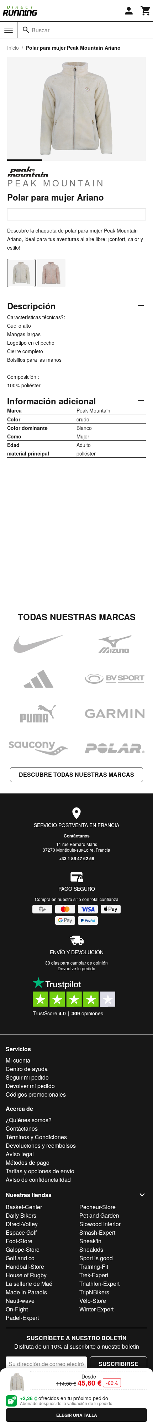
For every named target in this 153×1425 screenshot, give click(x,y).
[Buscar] (26, 30)
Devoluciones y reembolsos (41, 1145)
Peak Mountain (56, 182)
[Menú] (8, 30)
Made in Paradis (26, 1292)
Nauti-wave (20, 1300)
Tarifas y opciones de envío (40, 1171)
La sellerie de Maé (29, 1283)
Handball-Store (25, 1266)
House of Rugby (26, 1275)
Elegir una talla (76, 1415)
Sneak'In (90, 1241)
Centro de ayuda (27, 1069)
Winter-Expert (96, 1309)
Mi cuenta (18, 1060)
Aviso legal (20, 1154)
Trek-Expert (93, 1275)
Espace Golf (21, 1232)
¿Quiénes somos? (29, 1120)
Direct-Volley (22, 1224)
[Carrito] (146, 10)
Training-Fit (93, 1266)
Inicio (13, 47)
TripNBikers (94, 1292)
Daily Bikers (21, 1215)
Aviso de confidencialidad (38, 1179)
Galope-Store (22, 1249)
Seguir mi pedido (27, 1077)
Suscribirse (118, 1364)
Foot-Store (19, 1241)
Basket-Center (24, 1207)
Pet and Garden (99, 1215)
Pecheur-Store (97, 1207)
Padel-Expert (22, 1318)
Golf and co (20, 1258)
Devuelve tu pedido (76, 968)
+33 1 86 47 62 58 (76, 858)
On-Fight (17, 1309)
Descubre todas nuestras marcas (76, 774)
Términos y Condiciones (36, 1137)
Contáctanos (77, 836)
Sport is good (96, 1258)
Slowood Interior (100, 1224)
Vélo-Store (92, 1300)
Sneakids (91, 1249)
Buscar (40, 30)
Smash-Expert (97, 1232)
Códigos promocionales (36, 1094)
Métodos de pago (27, 1162)
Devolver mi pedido (30, 1086)
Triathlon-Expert (99, 1283)
